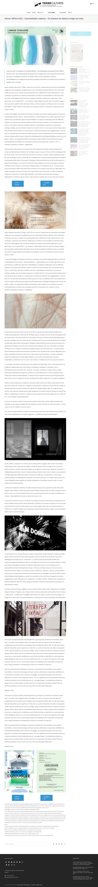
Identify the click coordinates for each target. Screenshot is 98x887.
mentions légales (27, 884)
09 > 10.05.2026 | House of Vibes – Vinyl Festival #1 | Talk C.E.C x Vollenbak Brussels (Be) (84, 146)
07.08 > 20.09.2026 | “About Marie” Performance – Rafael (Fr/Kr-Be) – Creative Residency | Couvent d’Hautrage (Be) (83, 103)
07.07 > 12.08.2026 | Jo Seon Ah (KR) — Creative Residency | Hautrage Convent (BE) (84, 117)
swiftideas (38, 884)
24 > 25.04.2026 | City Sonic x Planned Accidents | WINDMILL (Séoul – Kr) (83, 153)
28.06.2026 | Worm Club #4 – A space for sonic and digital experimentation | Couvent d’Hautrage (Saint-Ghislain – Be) (84, 124)
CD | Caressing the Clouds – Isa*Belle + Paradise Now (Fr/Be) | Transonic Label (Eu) (84, 77)
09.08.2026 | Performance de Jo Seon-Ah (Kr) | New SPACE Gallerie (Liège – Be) (83, 868)
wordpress (33, 884)
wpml (41, 884)
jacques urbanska (20, 884)
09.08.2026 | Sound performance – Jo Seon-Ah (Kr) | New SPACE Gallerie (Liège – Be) (84, 111)
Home (28, 12)
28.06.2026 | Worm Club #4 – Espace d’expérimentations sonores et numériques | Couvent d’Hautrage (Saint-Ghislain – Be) (83, 878)
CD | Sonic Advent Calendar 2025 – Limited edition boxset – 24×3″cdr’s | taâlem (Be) (84, 70)
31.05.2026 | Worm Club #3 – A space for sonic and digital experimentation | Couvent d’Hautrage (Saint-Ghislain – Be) (84, 140)
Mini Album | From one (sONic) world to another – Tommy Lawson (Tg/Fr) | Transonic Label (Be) (84, 89)
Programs (63, 12)
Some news (76, 858)
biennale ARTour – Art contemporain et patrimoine (41, 71)
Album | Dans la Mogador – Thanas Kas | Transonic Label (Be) (84, 83)
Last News (51, 12)
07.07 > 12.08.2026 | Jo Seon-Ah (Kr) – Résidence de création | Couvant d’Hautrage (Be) (83, 873)
